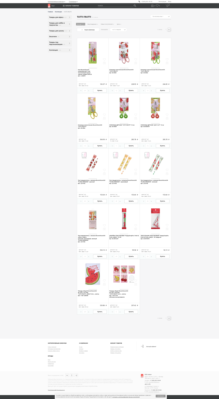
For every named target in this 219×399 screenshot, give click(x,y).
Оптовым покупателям (54, 349)
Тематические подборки (117, 347)
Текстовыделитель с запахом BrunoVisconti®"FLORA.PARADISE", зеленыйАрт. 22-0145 (154, 182)
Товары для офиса (115, 349)
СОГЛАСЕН (160, 396)
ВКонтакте (67, 375)
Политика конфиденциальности (56, 390)
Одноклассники (71, 375)
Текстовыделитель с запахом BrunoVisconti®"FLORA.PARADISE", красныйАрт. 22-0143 (91, 182)
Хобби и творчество (116, 351)
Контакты (81, 353)
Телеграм (76, 375)
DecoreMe (51, 365)
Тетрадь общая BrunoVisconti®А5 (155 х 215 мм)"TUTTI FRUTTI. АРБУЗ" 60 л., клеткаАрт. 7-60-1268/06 (88, 293)
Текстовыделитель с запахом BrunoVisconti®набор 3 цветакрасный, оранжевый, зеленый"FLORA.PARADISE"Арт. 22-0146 (91, 239)
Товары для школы (115, 353)
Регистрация (162, 1)
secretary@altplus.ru (154, 382)
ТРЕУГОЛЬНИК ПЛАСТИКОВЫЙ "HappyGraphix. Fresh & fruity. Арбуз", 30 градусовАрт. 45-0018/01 (155, 237)
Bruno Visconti (52, 361)
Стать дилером (52, 347)
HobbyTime (51, 363)
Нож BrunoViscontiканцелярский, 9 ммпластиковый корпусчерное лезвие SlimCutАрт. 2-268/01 (85, 73)
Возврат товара (83, 351)
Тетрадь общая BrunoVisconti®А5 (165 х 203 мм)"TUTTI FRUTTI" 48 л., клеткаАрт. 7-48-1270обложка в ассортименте (118, 294)
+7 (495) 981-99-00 (155, 380)
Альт (49, 359)
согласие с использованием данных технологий (126, 397)
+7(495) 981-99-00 (146, 1)
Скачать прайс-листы (54, 351)
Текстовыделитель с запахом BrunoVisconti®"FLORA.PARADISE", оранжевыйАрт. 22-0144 (123, 182)
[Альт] (51, 6)
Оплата (81, 349)
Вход (169, 1)
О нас (80, 347)
